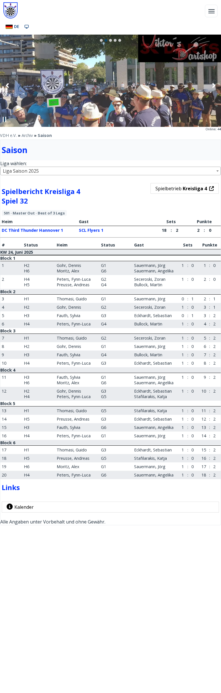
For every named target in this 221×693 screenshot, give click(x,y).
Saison (45, 135)
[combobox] (110, 171)
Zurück (7, 85)
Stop (4, 119)
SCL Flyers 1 (91, 230)
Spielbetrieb (181, 188)
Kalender (24, 507)
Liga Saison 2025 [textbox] (21, 171)
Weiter (213, 85)
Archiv (27, 135)
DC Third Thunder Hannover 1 (32, 230)
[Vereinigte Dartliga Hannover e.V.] (10, 10)
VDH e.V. (8, 135)
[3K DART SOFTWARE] (179, 60)
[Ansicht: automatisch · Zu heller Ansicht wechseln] (26, 26)
